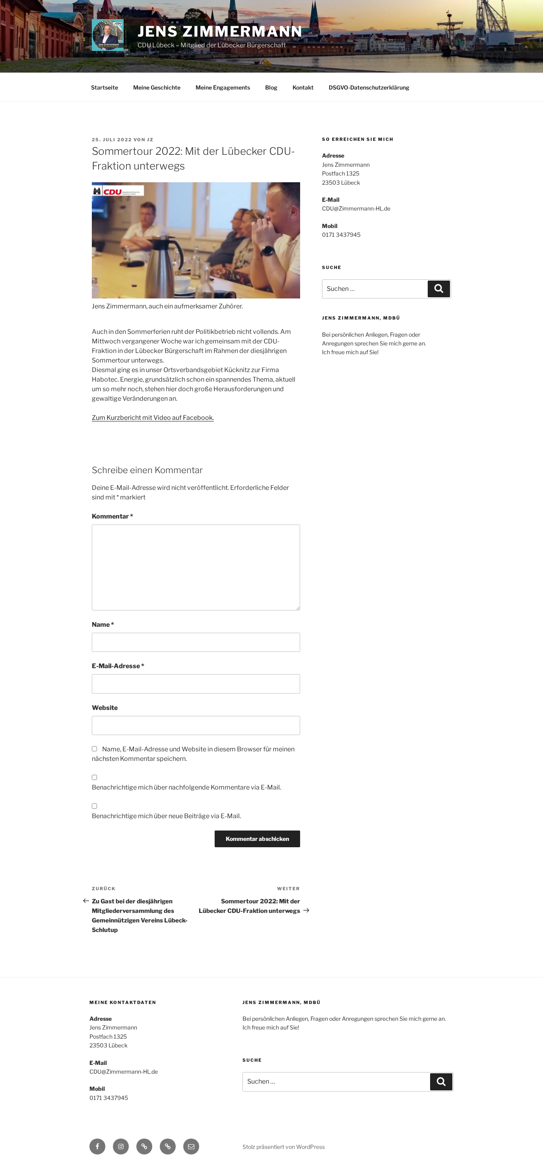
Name (103, 624)
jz (150, 139)
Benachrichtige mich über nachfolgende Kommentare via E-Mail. (186, 787)
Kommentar (112, 516)
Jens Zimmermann (220, 31)
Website (105, 708)
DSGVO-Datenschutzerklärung (369, 87)
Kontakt (303, 87)
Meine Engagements (223, 87)
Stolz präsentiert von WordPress (283, 1146)
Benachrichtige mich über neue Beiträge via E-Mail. (166, 816)
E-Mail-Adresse (118, 666)
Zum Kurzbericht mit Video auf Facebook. (153, 417)
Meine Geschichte (156, 87)
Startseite (104, 87)
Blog (271, 87)
